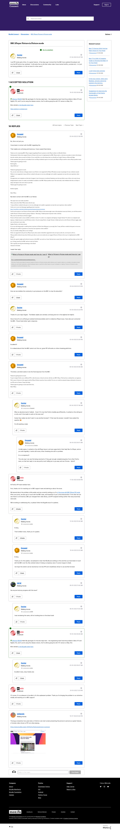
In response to (28, 408)
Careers (11, 795)
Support (96, 5)
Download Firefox (44, 786)
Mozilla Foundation (15, 792)
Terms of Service (42, 811)
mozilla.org (29, 811)
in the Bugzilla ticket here (25, 105)
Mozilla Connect (14, 5)
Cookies (63, 811)
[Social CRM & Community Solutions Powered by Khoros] (107, 827)
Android (40, 792)
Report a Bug (71, 789)
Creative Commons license (71, 818)
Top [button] (12, 826)
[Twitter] (100, 786)
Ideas (24, 5)
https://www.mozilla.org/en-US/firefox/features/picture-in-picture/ (30, 727)
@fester (14, 99)
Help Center (70, 786)
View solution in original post (18, 109)
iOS (39, 789)
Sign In (106, 4)
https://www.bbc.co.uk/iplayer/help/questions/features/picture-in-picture (27, 209)
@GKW (20, 99)
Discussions (34, 5)
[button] (13, 72)
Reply (78, 72)
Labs (57, 5)
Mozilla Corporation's (17, 816)
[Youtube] (108, 786)
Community (47, 5)
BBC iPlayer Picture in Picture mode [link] (41, 34)
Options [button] (107, 34)
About (11, 786)
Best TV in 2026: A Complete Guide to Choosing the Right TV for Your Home (98, 61)
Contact (73, 811)
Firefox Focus (42, 795)
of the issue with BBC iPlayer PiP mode (68, 492)
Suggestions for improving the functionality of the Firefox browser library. (98, 93)
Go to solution (48, 50)
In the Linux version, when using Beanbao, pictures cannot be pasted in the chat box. (98, 81)
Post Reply (75, 772)
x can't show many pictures (97, 71)
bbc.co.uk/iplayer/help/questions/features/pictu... (23, 259)
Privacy (54, 811)
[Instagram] (104, 786)
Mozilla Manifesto (15, 789)
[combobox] (60, 18)
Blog (39, 798)
